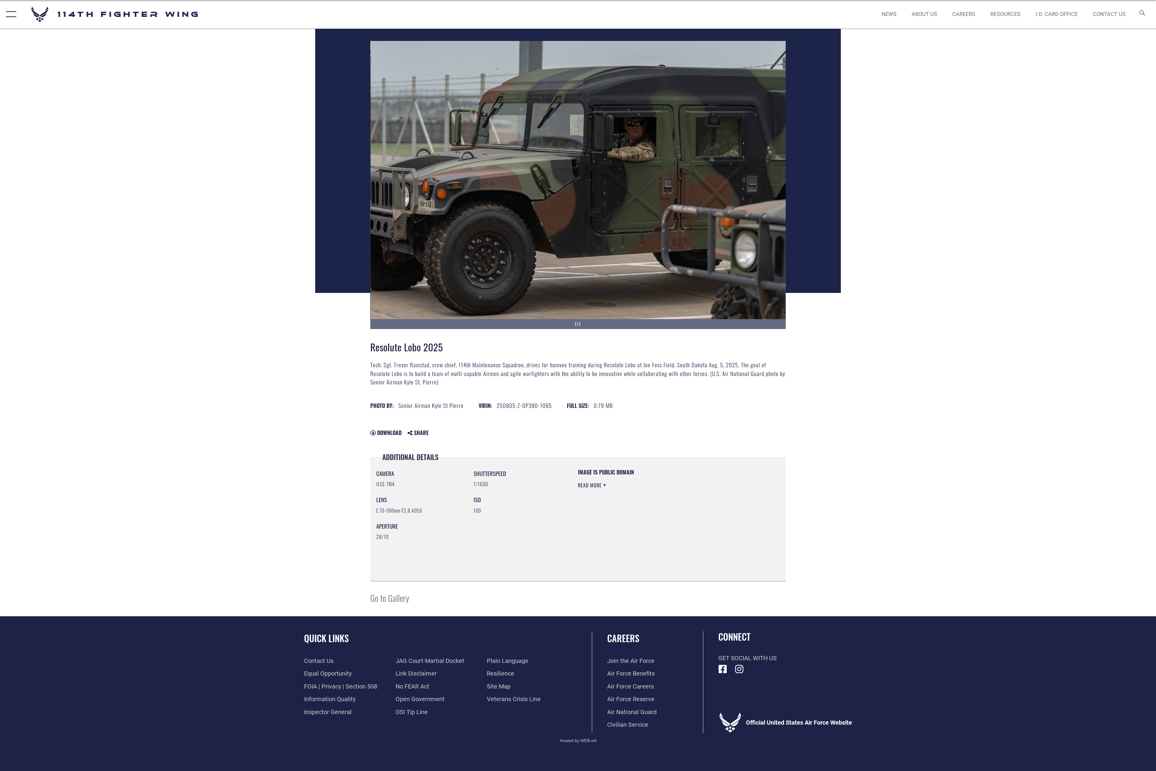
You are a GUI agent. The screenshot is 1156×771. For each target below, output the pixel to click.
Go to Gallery (389, 597)
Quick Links (326, 638)
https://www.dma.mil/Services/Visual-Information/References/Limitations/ (648, 523)
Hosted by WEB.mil (578, 740)
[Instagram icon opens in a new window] (739, 669)
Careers (623, 638)
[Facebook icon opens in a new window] (722, 669)
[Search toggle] (1141, 14)
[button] (10, 14)
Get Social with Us (747, 658)
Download (389, 433)
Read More (590, 485)
